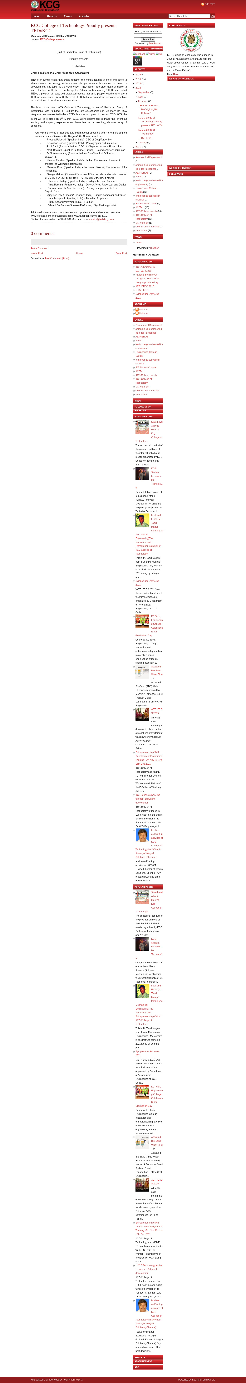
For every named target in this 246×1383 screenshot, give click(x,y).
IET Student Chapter (146, 203)
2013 (138, 83)
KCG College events (52, 39)
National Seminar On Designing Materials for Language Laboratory (147, 278)
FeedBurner (155, 43)
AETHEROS (142, 172)
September (144, 92)
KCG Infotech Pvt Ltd (203, 1380)
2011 (138, 147)
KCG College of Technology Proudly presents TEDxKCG (73, 28)
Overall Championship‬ (147, 226)
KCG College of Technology (46, 1380)
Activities (84, 16)
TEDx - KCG (144, 138)
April (140, 96)
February (143, 101)
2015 (138, 74)
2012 (138, 88)
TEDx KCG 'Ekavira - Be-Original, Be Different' (149, 109)
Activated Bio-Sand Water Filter (157, 670)
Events (68, 16)
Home (36, 16)
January (142, 142)
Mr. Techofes (142, 222)
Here (176, 74)
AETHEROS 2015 (144, 286)
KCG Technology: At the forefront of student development (147, 799)
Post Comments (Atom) (57, 258)
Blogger (154, 248)
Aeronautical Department (148, 157)
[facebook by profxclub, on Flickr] (139, 54)
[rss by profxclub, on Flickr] (159, 54)
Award (139, 176)
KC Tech (140, 207)
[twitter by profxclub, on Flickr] (150, 54)
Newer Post (37, 253)
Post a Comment (39, 248)
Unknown (144, 309)
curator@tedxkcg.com (101, 219)
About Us (52, 16)
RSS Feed (210, 4)
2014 (138, 79)
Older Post (121, 253)
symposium (141, 230)
